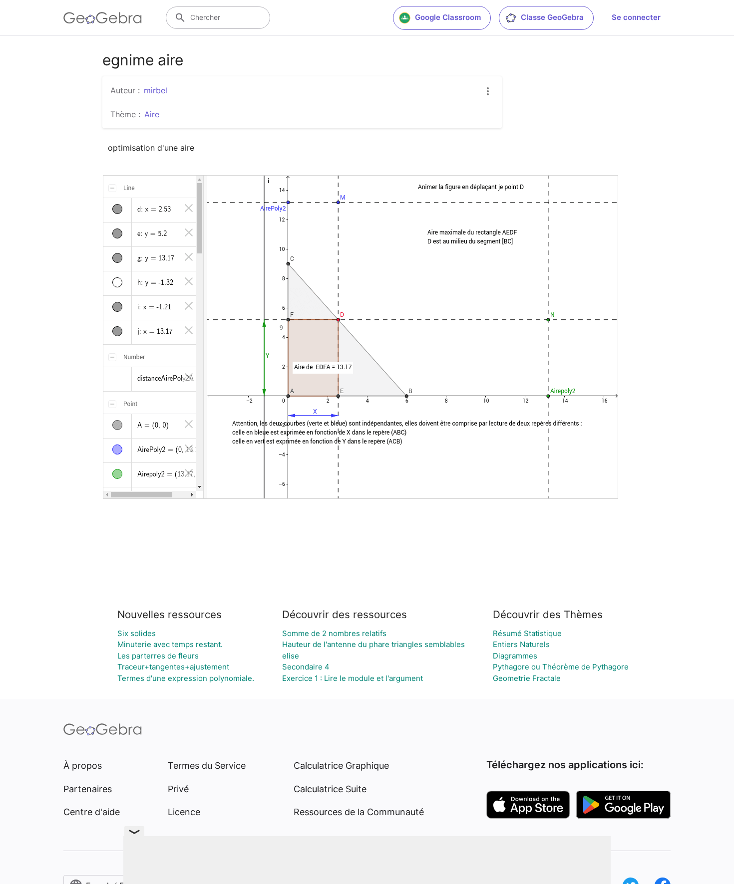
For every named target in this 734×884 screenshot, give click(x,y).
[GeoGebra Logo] (102, 18)
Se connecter (636, 17)
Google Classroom (448, 17)
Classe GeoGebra (552, 17)
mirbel (155, 90)
